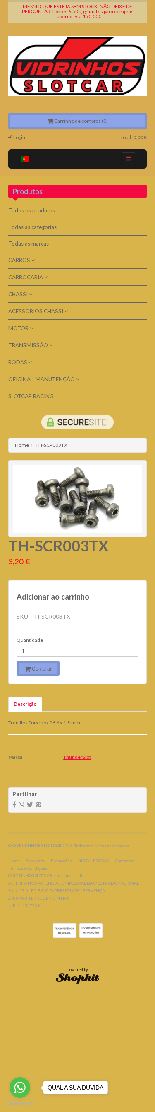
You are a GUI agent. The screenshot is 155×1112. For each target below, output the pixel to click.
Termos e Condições (27, 868)
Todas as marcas (28, 243)
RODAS (18, 362)
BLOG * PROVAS (93, 860)
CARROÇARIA (26, 277)
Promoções (61, 860)
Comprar (41, 668)
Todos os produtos (31, 210)
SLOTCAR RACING (31, 396)
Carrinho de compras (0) (80, 121)
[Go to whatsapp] (20, 1087)
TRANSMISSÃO (28, 345)
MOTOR (19, 328)
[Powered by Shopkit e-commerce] (77, 977)
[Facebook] (14, 805)
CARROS (19, 260)
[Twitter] (30, 805)
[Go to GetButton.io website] (20, 1103)
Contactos (124, 860)
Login (18, 137)
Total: (133, 137)
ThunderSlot (77, 757)
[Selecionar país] (25, 159)
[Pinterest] (38, 805)
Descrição (25, 704)
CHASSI (18, 294)
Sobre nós (35, 860)
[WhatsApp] (21, 805)
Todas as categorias (32, 227)
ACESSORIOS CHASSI (36, 311)
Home (22, 445)
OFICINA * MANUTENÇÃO (42, 379)
